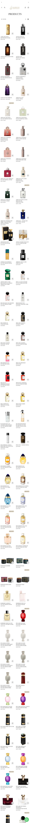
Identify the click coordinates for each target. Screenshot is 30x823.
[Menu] (1, 7)
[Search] (4, 7)
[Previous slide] (1, 2)
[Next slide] (28, 2)
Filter (4, 19)
